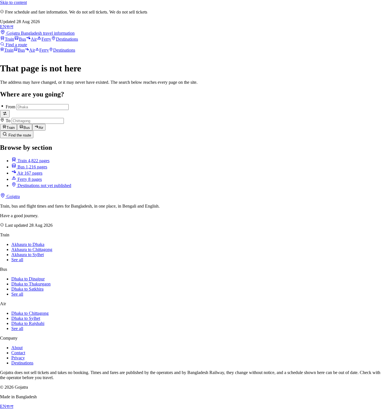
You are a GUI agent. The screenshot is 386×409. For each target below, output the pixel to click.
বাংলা (9, 26)
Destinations (67, 39)
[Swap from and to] (5, 114)
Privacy (18, 357)
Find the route (19, 135)
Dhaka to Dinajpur (28, 278)
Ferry (46, 39)
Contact (18, 352)
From (10, 106)
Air (34, 39)
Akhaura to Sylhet (27, 254)
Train (9, 39)
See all (17, 259)
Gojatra (12, 196)
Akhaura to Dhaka (27, 244)
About (17, 347)
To (8, 120)
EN (3, 26)
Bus (22, 39)
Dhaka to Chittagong (30, 313)
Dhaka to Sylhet (25, 318)
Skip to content (13, 2)
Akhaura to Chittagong (31, 249)
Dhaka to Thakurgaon (31, 284)
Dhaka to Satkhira (27, 289)
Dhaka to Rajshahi (27, 323)
